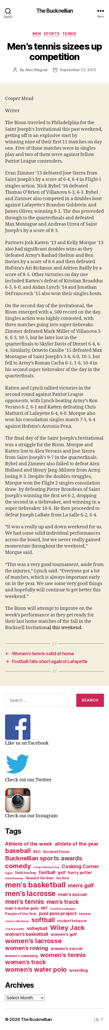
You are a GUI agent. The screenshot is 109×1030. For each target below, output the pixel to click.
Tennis (69, 33)
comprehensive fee (46, 867)
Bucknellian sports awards (43, 858)
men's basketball (35, 884)
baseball (18, 850)
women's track (25, 962)
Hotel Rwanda (14, 878)
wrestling (78, 970)
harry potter (80, 872)
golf (61, 872)
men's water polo (22, 908)
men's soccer (72, 894)
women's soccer (67, 948)
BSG (37, 852)
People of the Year (21, 914)
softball (43, 920)
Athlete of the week (28, 844)
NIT (44, 908)
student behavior (72, 921)
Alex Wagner (36, 69)
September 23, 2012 (78, 69)
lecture (62, 878)
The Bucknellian (54, 10)
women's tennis (63, 955)
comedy (18, 866)
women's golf (64, 934)
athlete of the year (77, 844)
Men (36, 33)
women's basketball (26, 934)
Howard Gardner (40, 878)
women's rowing (26, 948)
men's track (63, 901)
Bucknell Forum (56, 852)
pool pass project (57, 913)
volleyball (37, 928)
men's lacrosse (30, 893)
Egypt (9, 873)
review (84, 914)
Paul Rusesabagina (62, 908)
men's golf (81, 885)
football (47, 872)
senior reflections (17, 921)
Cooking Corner (80, 866)
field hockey (25, 873)
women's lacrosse (33, 941)
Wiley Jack (67, 927)
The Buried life (14, 929)
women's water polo (36, 969)
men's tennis (24, 901)
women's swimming (21, 956)
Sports (52, 33)
